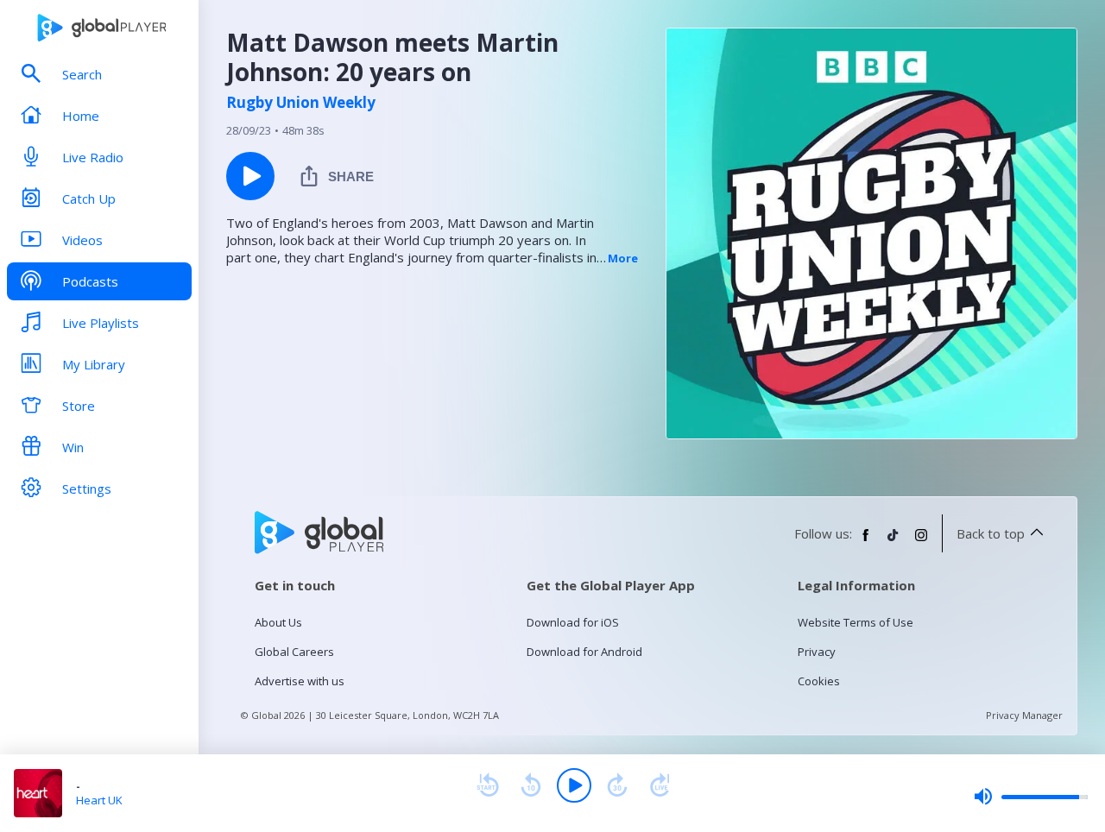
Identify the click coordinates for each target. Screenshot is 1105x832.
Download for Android (584, 651)
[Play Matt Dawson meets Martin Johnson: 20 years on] (250, 176)
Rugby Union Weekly (301, 102)
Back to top (991, 533)
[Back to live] (660, 785)
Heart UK (99, 800)
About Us (278, 622)
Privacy (817, 651)
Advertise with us (299, 681)
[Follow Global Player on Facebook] (866, 542)
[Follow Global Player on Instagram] (921, 542)
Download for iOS (573, 622)
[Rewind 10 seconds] (531, 785)
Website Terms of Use (855, 622)
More (623, 258)
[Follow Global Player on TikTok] (893, 542)
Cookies (819, 681)
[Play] (574, 785)
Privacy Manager (1024, 715)
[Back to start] (487, 785)
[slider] (1030, 796)
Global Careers (294, 651)
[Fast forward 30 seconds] (617, 785)
